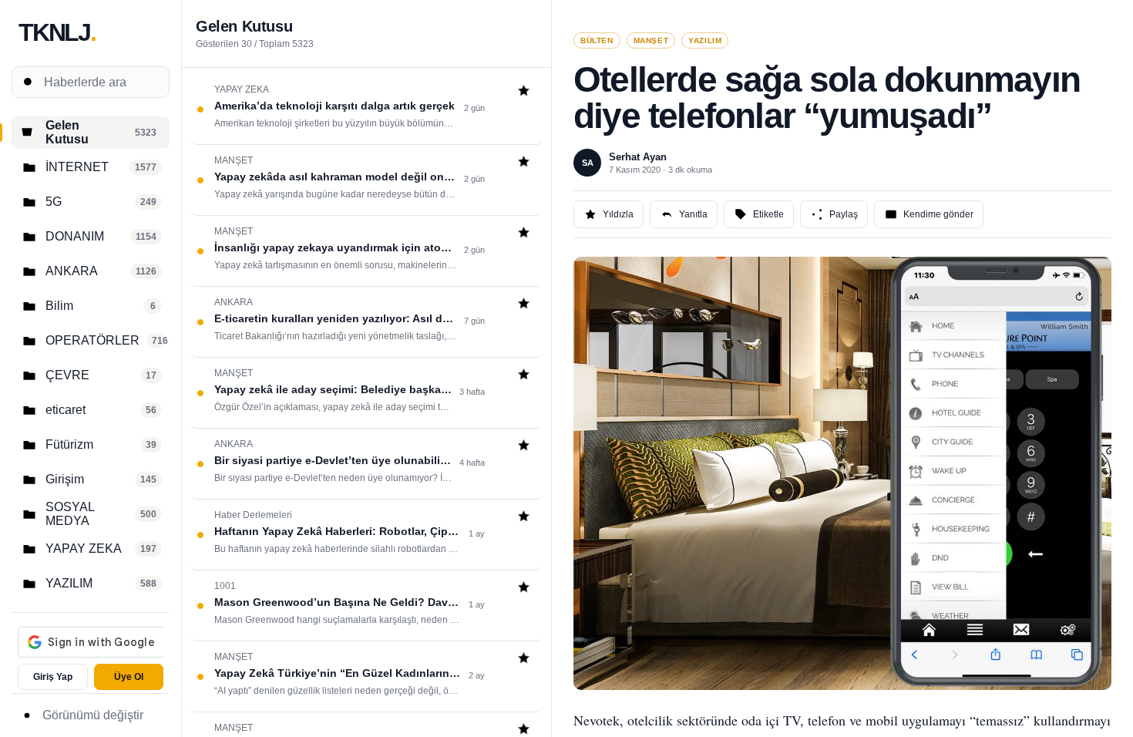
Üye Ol (128, 676)
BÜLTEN (597, 40)
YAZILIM (704, 40)
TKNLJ (57, 32)
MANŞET (651, 40)
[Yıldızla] (524, 92)
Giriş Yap (52, 676)
